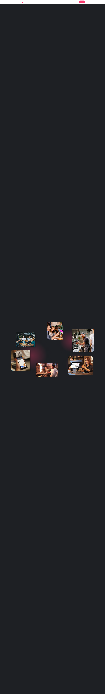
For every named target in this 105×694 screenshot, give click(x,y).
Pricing (48, 2)
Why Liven (43, 2)
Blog (52, 2)
